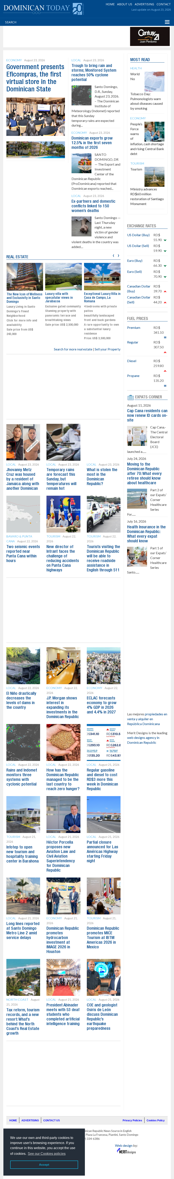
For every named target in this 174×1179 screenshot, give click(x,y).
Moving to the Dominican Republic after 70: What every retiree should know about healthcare (144, 474)
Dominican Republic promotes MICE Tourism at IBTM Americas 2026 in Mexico (103, 938)
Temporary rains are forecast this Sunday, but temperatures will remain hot (61, 479)
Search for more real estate (73, 349)
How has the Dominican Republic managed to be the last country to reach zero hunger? (63, 780)
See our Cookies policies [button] (47, 1153)
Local (76, 60)
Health (136, 68)
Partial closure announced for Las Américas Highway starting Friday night (102, 852)
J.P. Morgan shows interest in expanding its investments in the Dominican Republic (62, 707)
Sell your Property (108, 349)
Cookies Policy (156, 1120)
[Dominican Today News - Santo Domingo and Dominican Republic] (43, 8)
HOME (110, 4)
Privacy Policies (132, 1120)
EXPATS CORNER (148, 397)
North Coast (17, 999)
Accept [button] (44, 1164)
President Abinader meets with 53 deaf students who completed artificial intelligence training (63, 1014)
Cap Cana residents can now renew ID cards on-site (147, 415)
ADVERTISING (144, 4)
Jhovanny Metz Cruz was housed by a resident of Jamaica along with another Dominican (22, 479)
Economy (14, 60)
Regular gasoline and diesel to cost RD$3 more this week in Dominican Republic (102, 780)
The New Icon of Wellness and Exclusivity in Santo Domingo (24, 298)
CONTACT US (51, 1120)
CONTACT (164, 4)
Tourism (53, 536)
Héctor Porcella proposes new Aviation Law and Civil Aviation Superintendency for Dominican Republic (60, 856)
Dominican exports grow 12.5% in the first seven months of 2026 (92, 143)
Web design (123, 1145)
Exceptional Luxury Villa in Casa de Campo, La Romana (102, 298)
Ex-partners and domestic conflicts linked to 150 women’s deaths (93, 206)
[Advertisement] (81, 36)
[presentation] (113, 255)
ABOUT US (124, 4)
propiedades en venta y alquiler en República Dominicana (147, 719)
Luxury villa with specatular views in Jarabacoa (59, 298)
